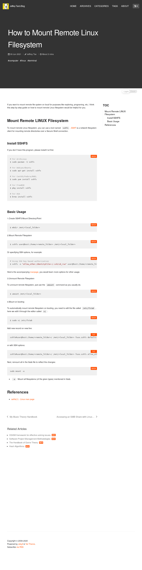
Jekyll (20, 544)
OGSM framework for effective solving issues (32, 435)
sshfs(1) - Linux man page (22, 399)
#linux (23, 60)
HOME (73, 5)
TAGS (115, 5)
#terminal (32, 60)
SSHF (73, 127)
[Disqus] (52, 487)
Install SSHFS (113, 117)
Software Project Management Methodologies (32, 438)
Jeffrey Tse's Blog (17, 5)
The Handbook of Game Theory (26, 442)
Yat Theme (30, 544)
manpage (34, 272)
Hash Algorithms (19, 446)
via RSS (20, 547)
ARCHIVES (85, 5)
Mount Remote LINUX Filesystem (115, 113)
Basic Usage (113, 121)
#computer (13, 60)
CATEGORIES (101, 5)
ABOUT (125, 5)
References (110, 124)
